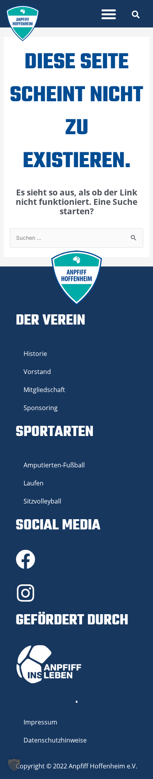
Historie (35, 353)
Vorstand (37, 371)
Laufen (34, 483)
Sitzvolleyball (42, 501)
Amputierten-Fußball (54, 465)
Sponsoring (41, 407)
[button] (108, 14)
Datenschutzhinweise (55, 740)
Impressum (40, 722)
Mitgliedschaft (44, 389)
